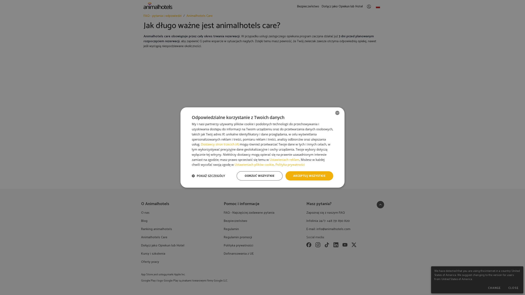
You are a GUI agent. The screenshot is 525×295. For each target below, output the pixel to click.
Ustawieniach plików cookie (254, 164)
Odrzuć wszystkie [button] (259, 176)
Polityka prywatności (290, 164)
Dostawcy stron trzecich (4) (220, 144)
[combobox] (337, 113)
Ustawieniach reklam (284, 160)
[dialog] (262, 147)
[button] (208, 176)
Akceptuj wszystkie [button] (309, 176)
